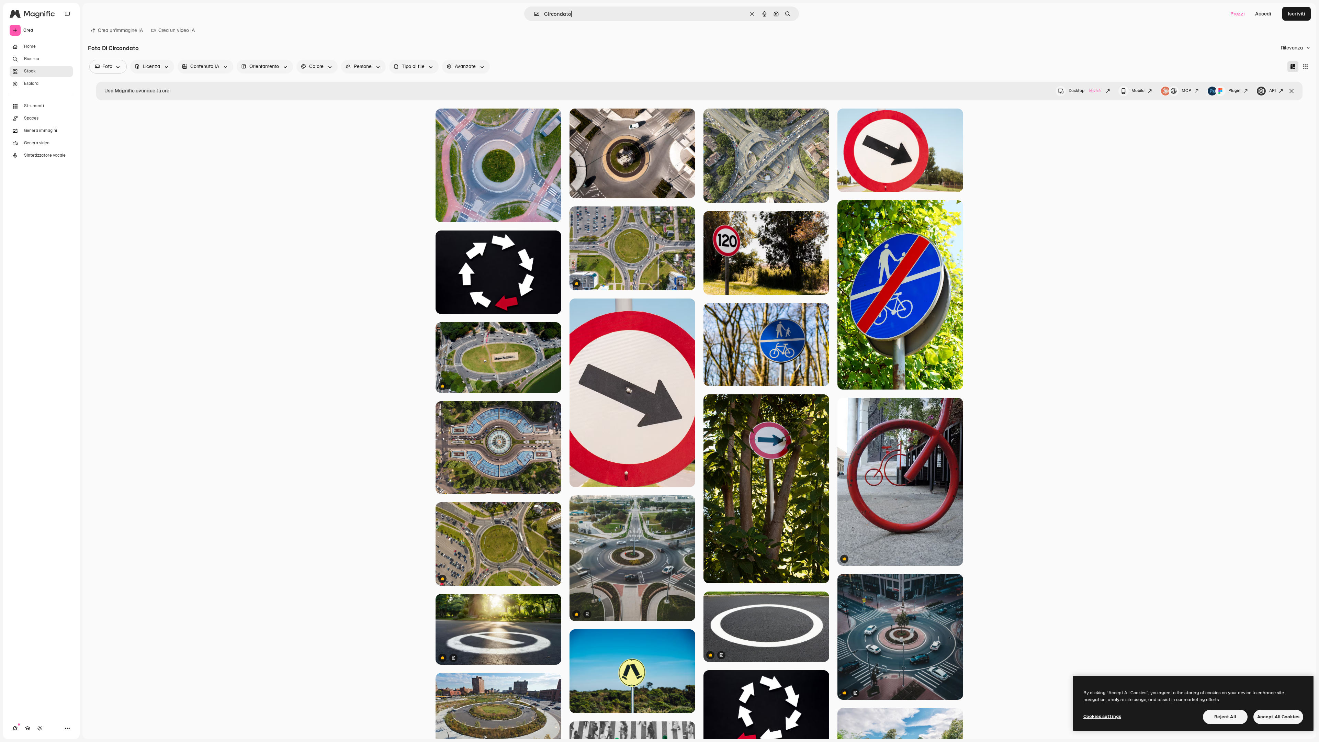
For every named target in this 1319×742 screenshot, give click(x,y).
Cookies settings (1102, 716)
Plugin (1234, 90)
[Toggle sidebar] (67, 13)
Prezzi (1237, 14)
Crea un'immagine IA (120, 30)
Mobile (1138, 90)
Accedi (1263, 14)
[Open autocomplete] (534, 13)
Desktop (1085, 90)
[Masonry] (1292, 66)
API (1272, 90)
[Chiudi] (1291, 91)
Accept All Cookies (1278, 717)
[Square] (1305, 66)
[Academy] (27, 728)
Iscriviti (1296, 14)
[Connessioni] (15, 728)
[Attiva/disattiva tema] (39, 728)
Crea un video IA (176, 30)
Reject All (1225, 717)
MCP (1186, 90)
